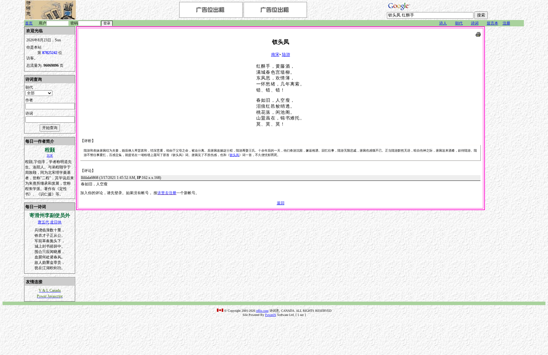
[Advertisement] (505, 121)
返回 (280, 203)
